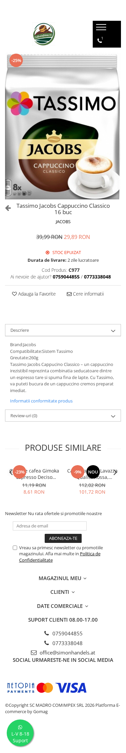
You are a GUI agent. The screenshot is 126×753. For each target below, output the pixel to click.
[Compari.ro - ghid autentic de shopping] (63, 737)
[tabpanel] (63, 126)
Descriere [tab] (19, 330)
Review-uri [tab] (23, 416)
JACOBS (63, 221)
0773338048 (67, 643)
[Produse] (102, 29)
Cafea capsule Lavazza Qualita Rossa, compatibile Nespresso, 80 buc (92, 473)
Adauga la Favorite (36, 294)
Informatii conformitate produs (41, 401)
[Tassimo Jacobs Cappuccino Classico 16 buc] (63, 126)
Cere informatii (88, 294)
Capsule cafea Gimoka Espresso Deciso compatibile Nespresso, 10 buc (34, 473)
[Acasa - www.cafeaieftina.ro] (43, 34)
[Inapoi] (5, 207)
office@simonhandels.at (66, 652)
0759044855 (67, 633)
